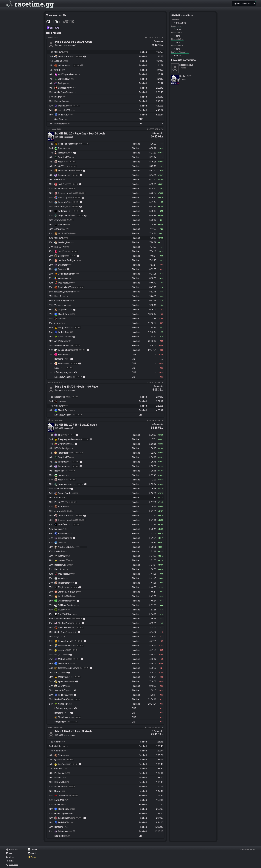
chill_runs (54, 28)
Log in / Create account (244, 3)
